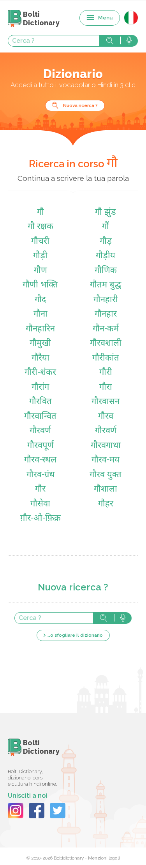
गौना (40, 314)
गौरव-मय (105, 460)
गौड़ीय (105, 256)
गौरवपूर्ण (40, 446)
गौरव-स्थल (40, 460)
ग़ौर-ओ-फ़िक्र (40, 518)
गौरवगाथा (106, 446)
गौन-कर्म (106, 329)
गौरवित (40, 402)
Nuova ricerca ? (80, 105)
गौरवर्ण (40, 431)
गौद (40, 300)
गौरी (105, 372)
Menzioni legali (104, 858)
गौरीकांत (105, 358)
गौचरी (40, 241)
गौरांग (40, 387)
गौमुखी (40, 343)
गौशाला (105, 489)
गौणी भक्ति (40, 285)
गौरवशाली (105, 343)
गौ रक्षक (40, 227)
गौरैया (40, 358)
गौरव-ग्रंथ (40, 475)
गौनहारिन (40, 329)
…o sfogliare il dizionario (75, 635)
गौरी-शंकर (40, 372)
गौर (40, 489)
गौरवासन (105, 402)
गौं (105, 227)
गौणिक (106, 271)
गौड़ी (40, 256)
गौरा (105, 387)
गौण (40, 271)
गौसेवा (40, 504)
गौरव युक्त (105, 475)
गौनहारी (105, 300)
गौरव (105, 416)
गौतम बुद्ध (105, 285)
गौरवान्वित (40, 416)
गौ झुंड (105, 212)
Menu (105, 17)
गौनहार (106, 314)
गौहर (105, 504)
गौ (40, 212)
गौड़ (106, 241)
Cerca (109, 41)
